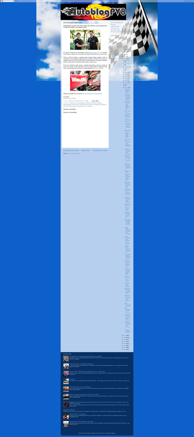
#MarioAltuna (96, 104)
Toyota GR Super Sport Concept (127, 284)
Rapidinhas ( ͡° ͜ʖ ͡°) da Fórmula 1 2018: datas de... (127, 200)
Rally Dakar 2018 (127, 171)
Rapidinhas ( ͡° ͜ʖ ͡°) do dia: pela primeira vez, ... (127, 215)
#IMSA (86, 104)
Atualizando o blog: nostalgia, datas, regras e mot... (127, 177)
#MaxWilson (103, 104)
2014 (125, 341)
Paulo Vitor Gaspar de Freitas (115, 55)
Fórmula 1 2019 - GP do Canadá (77, 414)
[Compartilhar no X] (95, 101)
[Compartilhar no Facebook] (96, 101)
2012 (125, 345)
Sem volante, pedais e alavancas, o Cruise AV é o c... (127, 257)
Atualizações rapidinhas (69, 409)
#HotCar (82, 104)
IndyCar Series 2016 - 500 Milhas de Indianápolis (81, 364)
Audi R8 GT (72, 379)
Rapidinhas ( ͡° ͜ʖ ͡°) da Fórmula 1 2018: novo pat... (127, 152)
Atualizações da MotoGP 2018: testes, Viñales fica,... (127, 134)
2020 (125, 54)
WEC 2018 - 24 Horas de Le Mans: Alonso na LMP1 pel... (127, 105)
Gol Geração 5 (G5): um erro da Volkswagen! (80, 386)
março (126, 82)
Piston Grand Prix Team (116, 31)
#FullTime (94, 103)
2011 (125, 347)
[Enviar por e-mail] (92, 101)
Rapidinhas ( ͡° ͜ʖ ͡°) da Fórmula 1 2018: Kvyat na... (127, 318)
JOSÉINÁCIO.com (115, 26)
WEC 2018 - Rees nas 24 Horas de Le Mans (127, 185)
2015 (125, 339)
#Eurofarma (88, 103)
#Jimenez (90, 104)
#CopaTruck (73, 103)
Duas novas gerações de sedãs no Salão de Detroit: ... (127, 222)
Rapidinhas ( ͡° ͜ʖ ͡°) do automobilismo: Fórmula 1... (127, 325)
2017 (125, 335)
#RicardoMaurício (73, 106)
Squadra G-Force (97, 52)
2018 (125, 58)
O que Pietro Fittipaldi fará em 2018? (127, 91)
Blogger (113, 433)
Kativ (103, 433)
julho (126, 74)
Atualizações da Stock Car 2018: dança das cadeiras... (127, 97)
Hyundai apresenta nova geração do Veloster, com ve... (127, 240)
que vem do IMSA (98, 68)
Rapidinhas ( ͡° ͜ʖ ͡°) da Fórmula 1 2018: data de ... (127, 167)
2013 (125, 343)
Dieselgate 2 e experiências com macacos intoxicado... (127, 125)
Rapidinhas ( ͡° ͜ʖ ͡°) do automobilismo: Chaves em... (127, 298)
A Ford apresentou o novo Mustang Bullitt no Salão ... (127, 271)
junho (126, 76)
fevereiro (127, 84)
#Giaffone (99, 103)
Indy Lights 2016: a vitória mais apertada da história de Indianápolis (85, 356)
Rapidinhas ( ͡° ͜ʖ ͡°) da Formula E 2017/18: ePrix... (127, 291)
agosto (126, 72)
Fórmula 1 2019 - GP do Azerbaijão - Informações (81, 421)
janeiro (126, 87)
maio (126, 78)
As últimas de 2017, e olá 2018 (127, 331)
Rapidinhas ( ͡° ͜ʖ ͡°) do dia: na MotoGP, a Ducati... (127, 264)
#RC (68, 106)
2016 (125, 337)
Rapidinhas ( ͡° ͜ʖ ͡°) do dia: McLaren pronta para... (127, 207)
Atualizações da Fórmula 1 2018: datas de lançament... (127, 143)
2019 (125, 56)
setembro (127, 69)
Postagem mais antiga (100, 150)
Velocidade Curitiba (115, 30)
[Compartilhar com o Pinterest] (98, 101)
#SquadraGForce (83, 106)
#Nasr (64, 106)
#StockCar (90, 106)
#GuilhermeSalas (67, 104)
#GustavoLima (75, 104)
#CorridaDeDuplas (80, 103)
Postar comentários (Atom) (73, 153)
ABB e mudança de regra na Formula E (127, 311)
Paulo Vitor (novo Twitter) (69, 98)
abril (126, 80)
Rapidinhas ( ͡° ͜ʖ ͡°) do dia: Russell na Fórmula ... (127, 192)
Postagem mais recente (71, 150)
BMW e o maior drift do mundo (127, 305)
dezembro (127, 60)
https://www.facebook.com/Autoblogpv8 (92, 93)
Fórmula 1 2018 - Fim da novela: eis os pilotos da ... (127, 249)
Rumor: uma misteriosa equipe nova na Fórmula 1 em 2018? (84, 394)
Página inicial (85, 150)
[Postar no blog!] (93, 101)
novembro (127, 63)
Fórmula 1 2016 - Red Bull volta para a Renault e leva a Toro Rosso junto (87, 371)
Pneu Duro (113, 24)
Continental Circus (115, 28)
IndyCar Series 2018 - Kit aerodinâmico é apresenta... (127, 231)
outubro (127, 67)
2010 (125, 349)
